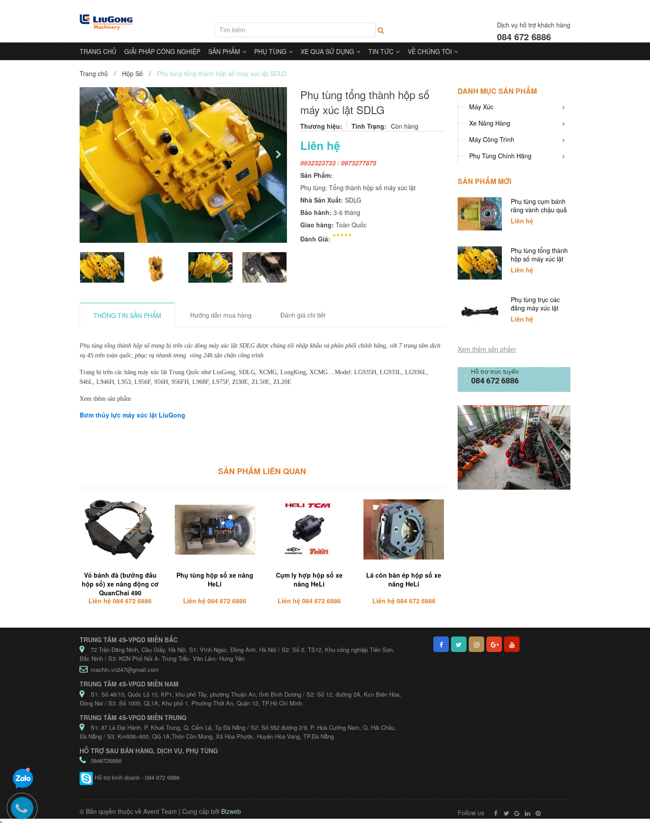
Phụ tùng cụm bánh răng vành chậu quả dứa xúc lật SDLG (539, 209)
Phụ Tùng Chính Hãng (500, 155)
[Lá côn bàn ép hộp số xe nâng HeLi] (403, 530)
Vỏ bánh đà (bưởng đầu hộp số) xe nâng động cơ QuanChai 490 (120, 584)
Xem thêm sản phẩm (487, 349)
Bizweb (231, 811)
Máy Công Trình (491, 139)
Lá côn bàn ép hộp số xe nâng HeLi (403, 579)
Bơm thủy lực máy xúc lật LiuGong (132, 414)
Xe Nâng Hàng (489, 123)
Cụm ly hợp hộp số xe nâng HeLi (309, 579)
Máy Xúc (481, 106)
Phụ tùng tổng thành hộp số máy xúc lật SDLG (539, 259)
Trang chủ (94, 73)
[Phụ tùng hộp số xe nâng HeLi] (215, 530)
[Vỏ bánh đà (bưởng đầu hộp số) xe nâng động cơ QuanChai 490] (120, 530)
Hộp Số (132, 73)
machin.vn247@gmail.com (125, 669)
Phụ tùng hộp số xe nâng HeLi (214, 579)
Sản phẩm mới (484, 181)
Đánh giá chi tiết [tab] (302, 314)
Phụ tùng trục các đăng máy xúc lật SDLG (535, 308)
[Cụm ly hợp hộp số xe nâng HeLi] (309, 530)
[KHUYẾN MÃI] (514, 447)
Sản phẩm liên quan (262, 471)
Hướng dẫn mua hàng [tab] (221, 314)
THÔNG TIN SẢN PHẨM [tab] (127, 315)
